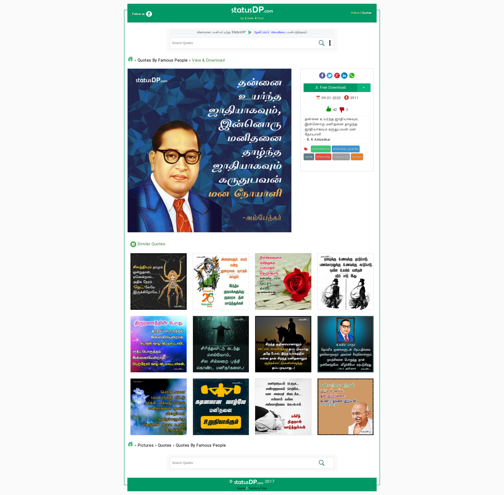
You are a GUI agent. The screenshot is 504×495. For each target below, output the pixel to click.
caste (309, 157)
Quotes (164, 445)
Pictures (146, 445)
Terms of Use (258, 488)
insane (308, 163)
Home (241, 488)
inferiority (323, 157)
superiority (341, 157)
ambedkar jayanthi (345, 149)
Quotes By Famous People (163, 60)
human (357, 157)
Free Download (332, 87)
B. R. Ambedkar (319, 140)
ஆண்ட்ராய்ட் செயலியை (269, 32)
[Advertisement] (337, 201)
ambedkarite (320, 149)
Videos (355, 12)
